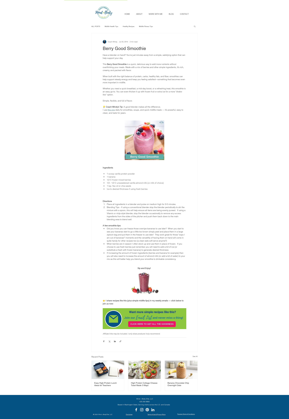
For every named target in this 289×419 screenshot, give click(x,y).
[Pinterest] (147, 409)
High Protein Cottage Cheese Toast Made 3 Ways (144, 384)
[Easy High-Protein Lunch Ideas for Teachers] (108, 370)
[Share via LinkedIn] (115, 341)
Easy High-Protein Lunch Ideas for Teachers (105, 384)
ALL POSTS (95, 26)
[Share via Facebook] (104, 341)
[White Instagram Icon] (142, 409)
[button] (156, 14)
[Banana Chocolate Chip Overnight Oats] (181, 370)
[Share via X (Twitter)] (109, 341)
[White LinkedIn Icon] (153, 409)
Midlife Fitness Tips (146, 26)
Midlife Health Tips (111, 26)
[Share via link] (120, 341)
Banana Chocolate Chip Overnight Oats (178, 384)
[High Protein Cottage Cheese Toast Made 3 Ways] (144, 370)
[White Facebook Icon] (136, 409)
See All (195, 356)
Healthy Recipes (128, 26)
